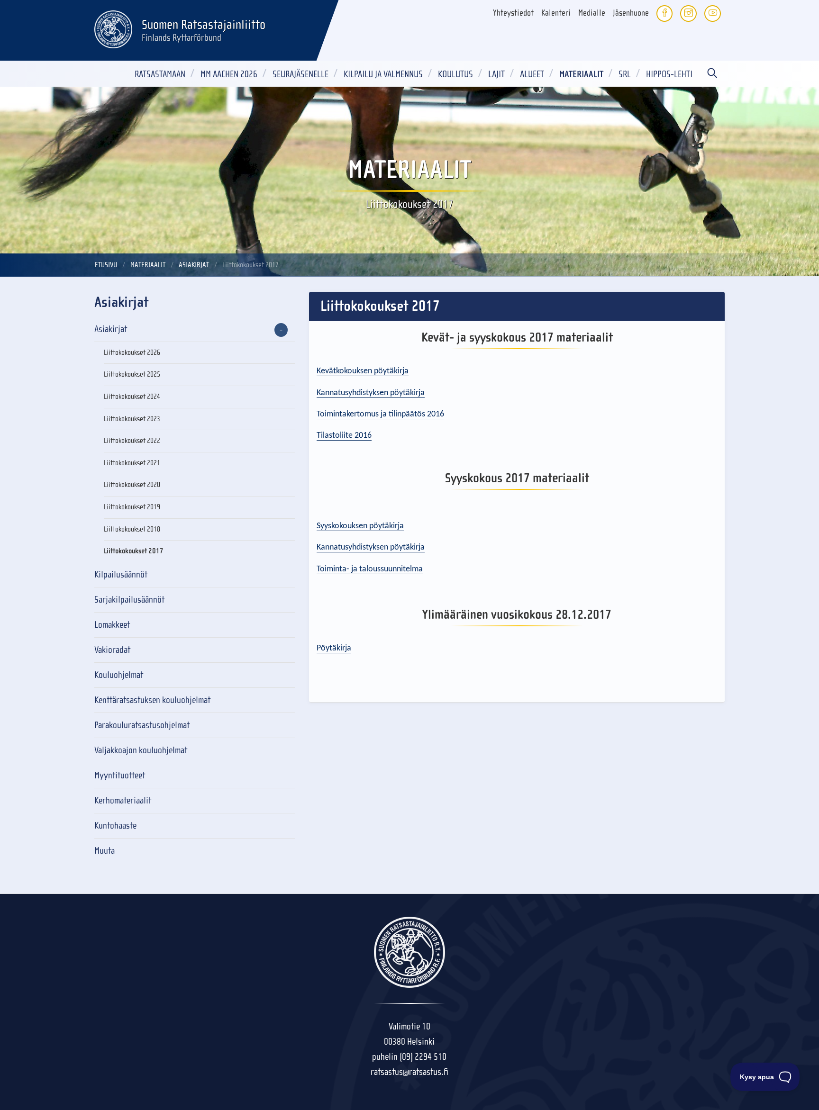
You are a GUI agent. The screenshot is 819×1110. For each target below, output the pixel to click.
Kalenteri (556, 13)
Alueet (532, 74)
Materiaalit (581, 74)
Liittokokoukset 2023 (132, 419)
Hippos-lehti (669, 74)
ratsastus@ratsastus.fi (409, 1071)
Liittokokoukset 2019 (132, 507)
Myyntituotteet (119, 775)
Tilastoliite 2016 (344, 435)
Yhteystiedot (513, 13)
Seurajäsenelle (300, 74)
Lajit (496, 74)
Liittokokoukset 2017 (134, 551)
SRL (625, 74)
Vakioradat (112, 649)
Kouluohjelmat (118, 674)
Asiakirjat (194, 265)
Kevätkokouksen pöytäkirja (363, 371)
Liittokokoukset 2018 (132, 529)
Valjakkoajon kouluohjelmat (140, 750)
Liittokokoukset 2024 (132, 396)
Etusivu (106, 265)
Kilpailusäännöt (120, 574)
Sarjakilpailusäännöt (129, 599)
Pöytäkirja (334, 648)
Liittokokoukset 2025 (132, 374)
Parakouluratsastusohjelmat (142, 725)
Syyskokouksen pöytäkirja (360, 526)
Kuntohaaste (115, 825)
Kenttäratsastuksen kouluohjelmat (152, 700)
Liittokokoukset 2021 (132, 463)
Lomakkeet (112, 624)
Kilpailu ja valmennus (383, 74)
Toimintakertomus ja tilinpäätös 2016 (380, 414)
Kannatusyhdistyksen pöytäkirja (371, 392)
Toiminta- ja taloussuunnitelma (370, 569)
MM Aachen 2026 (228, 74)
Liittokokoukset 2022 (132, 440)
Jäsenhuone (631, 13)
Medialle (591, 13)
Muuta (104, 850)
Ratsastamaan (160, 74)
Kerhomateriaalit (122, 800)
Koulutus (455, 74)
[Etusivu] (113, 28)
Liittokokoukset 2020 (132, 484)
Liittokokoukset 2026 (132, 352)
